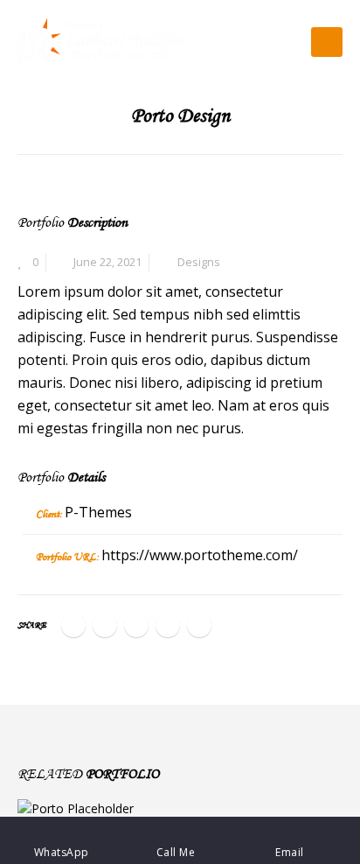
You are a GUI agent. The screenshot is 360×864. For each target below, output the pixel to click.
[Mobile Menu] (327, 42)
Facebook (73, 625)
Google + (168, 625)
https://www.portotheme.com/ (199, 555)
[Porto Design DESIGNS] (180, 808)
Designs (198, 262)
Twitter (105, 625)
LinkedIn (136, 625)
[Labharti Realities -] (104, 42)
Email (199, 625)
